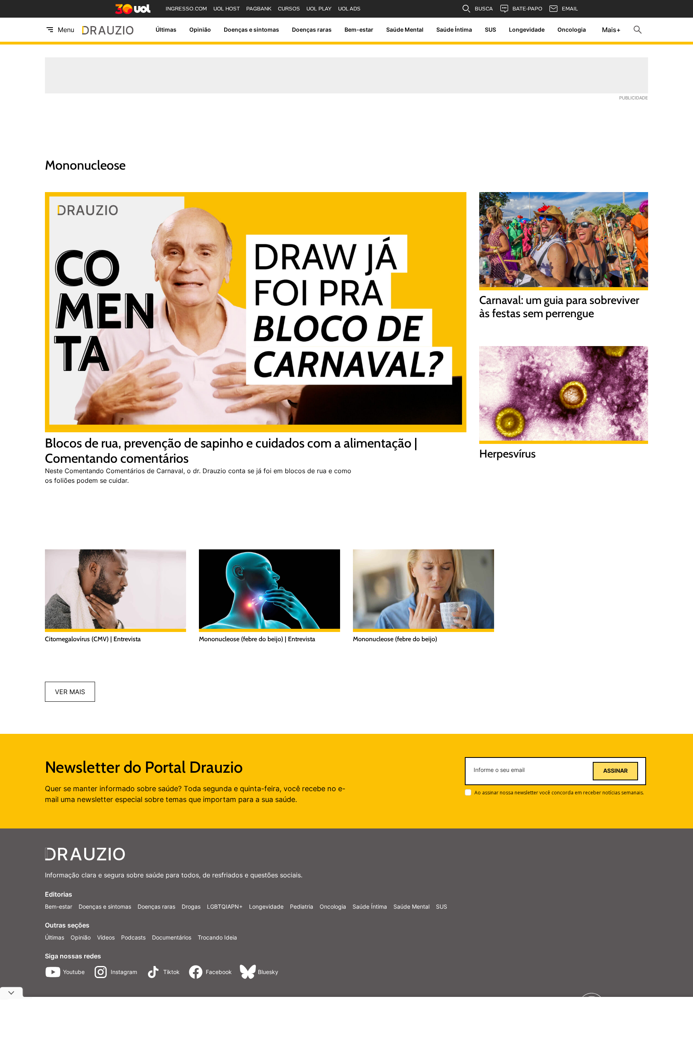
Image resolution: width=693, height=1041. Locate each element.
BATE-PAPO (527, 9)
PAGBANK (259, 9)
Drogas (191, 906)
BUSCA (484, 9)
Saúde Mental (405, 29)
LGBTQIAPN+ (225, 906)
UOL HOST (226, 9)
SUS (490, 29)
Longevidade (527, 29)
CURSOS (289, 9)
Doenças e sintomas (251, 29)
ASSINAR (615, 771)
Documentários (171, 937)
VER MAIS (70, 692)
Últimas (166, 29)
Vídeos (106, 937)
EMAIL (570, 9)
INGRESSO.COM (186, 9)
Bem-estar (358, 29)
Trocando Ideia (217, 937)
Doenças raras (312, 29)
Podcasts (133, 937)
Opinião (200, 29)
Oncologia (571, 29)
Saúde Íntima (454, 29)
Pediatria (301, 906)
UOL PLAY (319, 9)
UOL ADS (349, 9)
